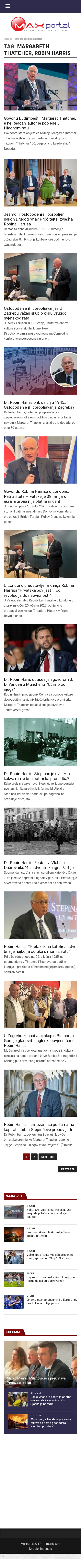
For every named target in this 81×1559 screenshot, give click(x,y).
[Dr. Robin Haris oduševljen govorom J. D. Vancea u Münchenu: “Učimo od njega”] (40, 648)
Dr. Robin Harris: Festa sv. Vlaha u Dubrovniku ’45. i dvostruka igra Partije (39, 865)
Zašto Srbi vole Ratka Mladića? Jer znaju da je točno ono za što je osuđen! (49, 1213)
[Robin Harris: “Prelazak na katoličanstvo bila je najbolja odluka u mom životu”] (40, 915)
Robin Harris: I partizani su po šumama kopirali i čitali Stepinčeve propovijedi (39, 1127)
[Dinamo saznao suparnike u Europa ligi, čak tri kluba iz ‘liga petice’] (14, 1302)
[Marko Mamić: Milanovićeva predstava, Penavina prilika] (40, 1364)
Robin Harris (52, 53)
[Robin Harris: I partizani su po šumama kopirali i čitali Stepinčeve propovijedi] (40, 1093)
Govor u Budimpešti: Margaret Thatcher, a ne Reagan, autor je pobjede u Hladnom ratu (40, 123)
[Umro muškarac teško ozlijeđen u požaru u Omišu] (14, 1234)
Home (7, 39)
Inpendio (46, 1549)
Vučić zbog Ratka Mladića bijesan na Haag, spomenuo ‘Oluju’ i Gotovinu (50, 1256)
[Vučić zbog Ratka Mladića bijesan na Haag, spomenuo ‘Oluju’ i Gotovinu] (14, 1257)
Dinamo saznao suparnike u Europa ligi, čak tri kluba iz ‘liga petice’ (52, 1301)
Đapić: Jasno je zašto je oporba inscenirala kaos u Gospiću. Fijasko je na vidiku (50, 1400)
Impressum (52, 1544)
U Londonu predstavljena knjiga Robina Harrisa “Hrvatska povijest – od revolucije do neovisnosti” (39, 590)
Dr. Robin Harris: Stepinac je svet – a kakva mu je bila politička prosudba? (37, 776)
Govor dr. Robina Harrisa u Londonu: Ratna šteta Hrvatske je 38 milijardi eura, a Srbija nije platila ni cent (36, 496)
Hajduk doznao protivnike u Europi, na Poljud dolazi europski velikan (51, 1279)
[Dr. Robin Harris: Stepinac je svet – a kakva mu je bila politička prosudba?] (40, 742)
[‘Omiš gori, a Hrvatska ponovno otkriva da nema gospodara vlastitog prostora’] (18, 1421)
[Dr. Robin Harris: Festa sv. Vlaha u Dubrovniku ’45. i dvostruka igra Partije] (40, 831)
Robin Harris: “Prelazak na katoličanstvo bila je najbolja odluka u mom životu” (40, 949)
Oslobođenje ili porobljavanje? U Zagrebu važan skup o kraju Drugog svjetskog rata (35, 313)
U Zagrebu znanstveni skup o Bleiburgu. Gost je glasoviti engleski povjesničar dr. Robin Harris (40, 1040)
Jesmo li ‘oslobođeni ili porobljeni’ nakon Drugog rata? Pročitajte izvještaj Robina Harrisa (39, 219)
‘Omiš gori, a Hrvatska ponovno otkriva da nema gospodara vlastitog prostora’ (50, 1423)
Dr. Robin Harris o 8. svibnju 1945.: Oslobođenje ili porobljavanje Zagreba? (39, 405)
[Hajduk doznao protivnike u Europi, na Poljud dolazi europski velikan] (14, 1279)
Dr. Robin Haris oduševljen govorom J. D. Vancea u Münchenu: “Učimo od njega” (38, 684)
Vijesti (31, 1206)
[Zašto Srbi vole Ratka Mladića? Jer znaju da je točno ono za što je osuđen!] (14, 1212)
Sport (30, 1273)
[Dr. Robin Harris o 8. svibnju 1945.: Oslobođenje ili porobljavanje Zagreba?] (40, 371)
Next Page (47, 1157)
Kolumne (35, 1393)
